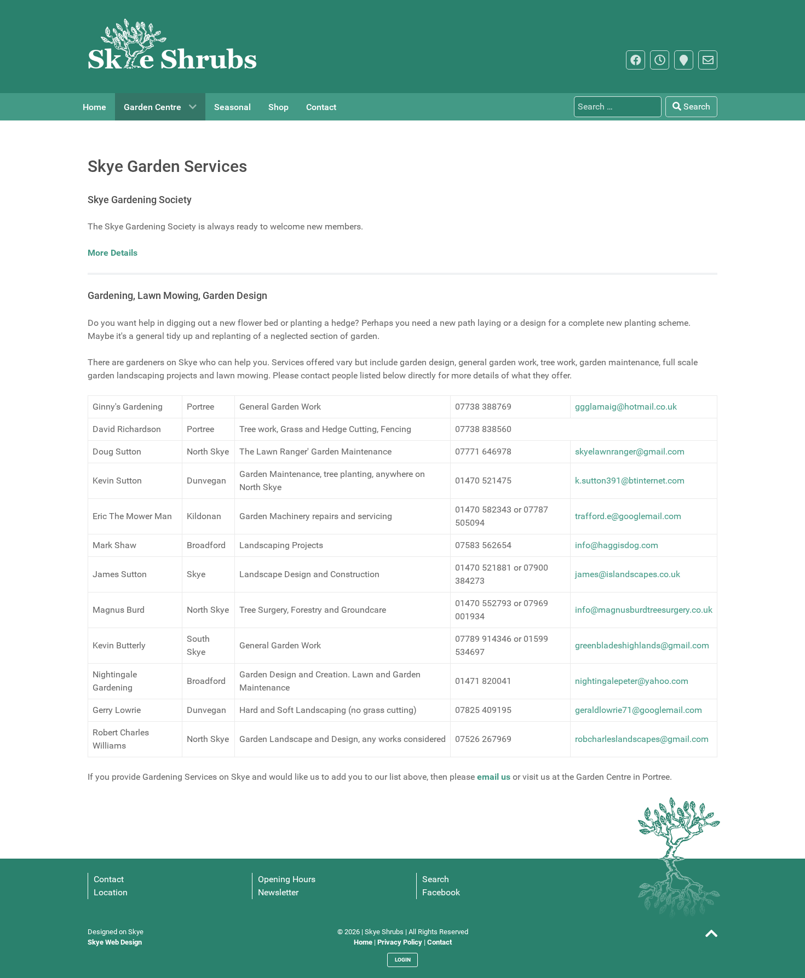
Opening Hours (286, 879)
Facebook (441, 892)
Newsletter (278, 892)
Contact (109, 879)
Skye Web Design (115, 942)
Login (403, 960)
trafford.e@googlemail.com (628, 516)
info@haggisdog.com (616, 545)
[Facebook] (635, 60)
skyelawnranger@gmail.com (630, 451)
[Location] (683, 60)
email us (493, 777)
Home (363, 942)
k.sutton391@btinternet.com (630, 480)
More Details (112, 253)
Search (695, 106)
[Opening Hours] (659, 60)
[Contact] (707, 60)
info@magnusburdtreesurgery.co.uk (643, 610)
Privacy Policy (399, 942)
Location (111, 892)
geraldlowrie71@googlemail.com (638, 710)
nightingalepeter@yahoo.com (631, 681)
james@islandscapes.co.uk (627, 574)
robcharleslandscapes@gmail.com (642, 739)
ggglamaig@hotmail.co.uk (626, 406)
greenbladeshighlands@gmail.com (642, 645)
